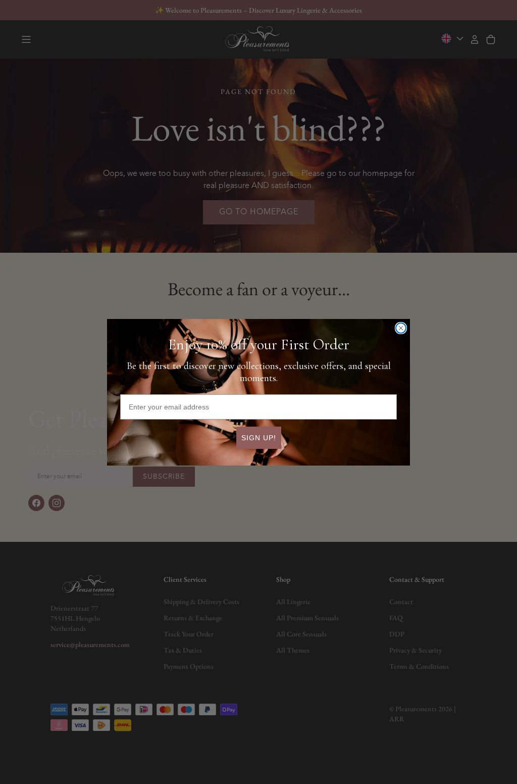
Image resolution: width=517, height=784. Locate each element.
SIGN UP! (258, 438)
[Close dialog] (401, 328)
